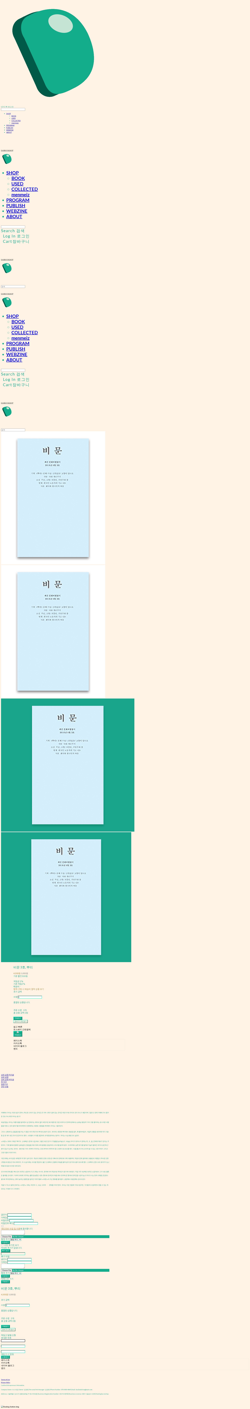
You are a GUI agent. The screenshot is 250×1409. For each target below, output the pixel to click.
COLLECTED (16, 120)
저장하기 (5, 1242)
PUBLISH (9, 127)
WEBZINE (9, 130)
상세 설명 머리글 (7, 1075)
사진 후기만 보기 (11, 1245)
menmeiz (15, 123)
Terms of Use (5, 1379)
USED (13, 118)
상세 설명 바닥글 (7, 1080)
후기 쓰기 (5, 1251)
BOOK (13, 116)
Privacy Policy (5, 1382)
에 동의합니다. (17, 1229)
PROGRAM (10, 125)
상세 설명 (4, 1077)
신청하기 (5, 1357)
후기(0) (4, 1082)
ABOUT (9, 132)
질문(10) (4, 1084)
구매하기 (5, 1282)
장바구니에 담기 (8, 1329)
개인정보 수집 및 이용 (10, 1229)
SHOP (8, 113)
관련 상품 (4, 1087)
